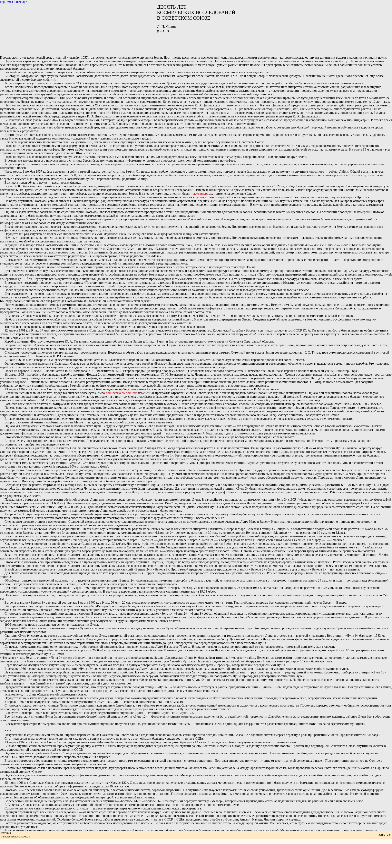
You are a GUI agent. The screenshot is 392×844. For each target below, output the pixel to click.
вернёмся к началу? (13, 1)
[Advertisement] (196, 43)
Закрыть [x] (384, 834)
